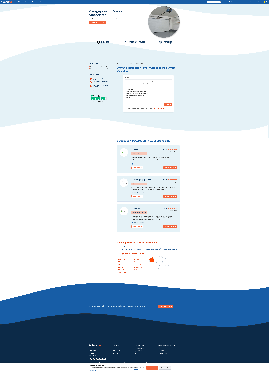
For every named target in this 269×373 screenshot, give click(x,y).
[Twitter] (94, 359)
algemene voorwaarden (158, 108)
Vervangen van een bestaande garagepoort (137, 93)
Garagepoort (129, 63)
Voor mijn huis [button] (18, 2)
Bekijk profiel (136, 167)
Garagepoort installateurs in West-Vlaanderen (99, 69)
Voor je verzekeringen (163, 351)
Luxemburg (138, 264)
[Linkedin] (102, 359)
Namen (121, 267)
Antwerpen (122, 259)
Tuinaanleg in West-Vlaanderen (152, 249)
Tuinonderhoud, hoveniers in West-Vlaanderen (129, 249)
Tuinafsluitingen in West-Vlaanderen (127, 246)
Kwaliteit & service (116, 350)
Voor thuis (122, 63)
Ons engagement (240, 2)
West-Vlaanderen (123, 272)
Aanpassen (176, 368)
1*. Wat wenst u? (129, 89)
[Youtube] (97, 359)
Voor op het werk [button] (29, 2)
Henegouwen (122, 262)
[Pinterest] (99, 359)
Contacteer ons (116, 353)
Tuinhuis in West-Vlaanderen (146, 246)
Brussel (137, 259)
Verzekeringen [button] (39, 2)
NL (266, 2)
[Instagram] (105, 359)
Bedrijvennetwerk (162, 353)
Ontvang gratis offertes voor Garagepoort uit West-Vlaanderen (99, 67)
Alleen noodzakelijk (165, 368)
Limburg (137, 262)
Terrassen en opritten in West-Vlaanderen (166, 246)
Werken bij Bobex (139, 351)
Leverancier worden (250, 2)
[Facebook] (91, 359)
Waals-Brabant (139, 270)
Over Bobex (115, 348)
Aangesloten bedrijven (228, 2)
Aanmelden (138, 353)
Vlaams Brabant (123, 270)
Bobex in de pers (116, 351)
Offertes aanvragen (165, 306)
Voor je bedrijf (161, 350)
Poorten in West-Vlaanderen (170, 249)
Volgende (168, 104)
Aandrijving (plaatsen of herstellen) (135, 95)
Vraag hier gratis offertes (97, 22)
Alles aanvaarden (152, 368)
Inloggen (259, 2)
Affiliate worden (139, 350)
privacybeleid (128, 110)
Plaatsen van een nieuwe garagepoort (136, 91)
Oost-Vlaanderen (140, 267)
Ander (128, 97)
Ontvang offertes (170, 167)
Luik (120, 264)
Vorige (128, 104)
